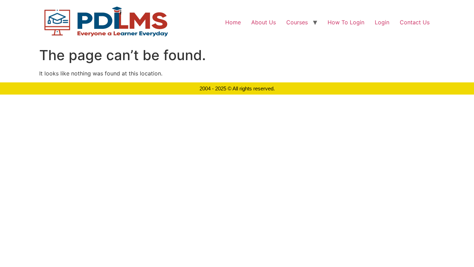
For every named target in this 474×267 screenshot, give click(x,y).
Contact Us (415, 22)
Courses (297, 22)
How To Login (346, 22)
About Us (263, 22)
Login (382, 22)
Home (233, 22)
